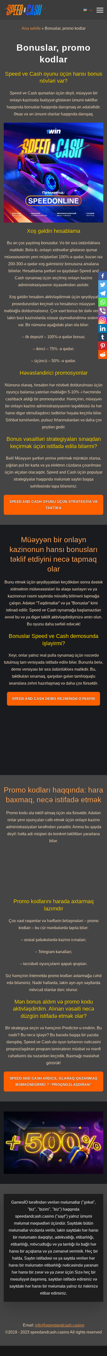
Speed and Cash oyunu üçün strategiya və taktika (53, 505)
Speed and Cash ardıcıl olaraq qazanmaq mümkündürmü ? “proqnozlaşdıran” (54, 1081)
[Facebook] (102, 275)
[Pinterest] (102, 345)
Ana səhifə (31, 28)
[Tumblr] (102, 337)
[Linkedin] (102, 328)
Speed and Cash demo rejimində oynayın (53, 699)
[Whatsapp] (102, 302)
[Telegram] (102, 293)
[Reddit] (102, 354)
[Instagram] (102, 319)
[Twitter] (102, 284)
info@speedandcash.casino (59, 1325)
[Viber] (102, 310)
